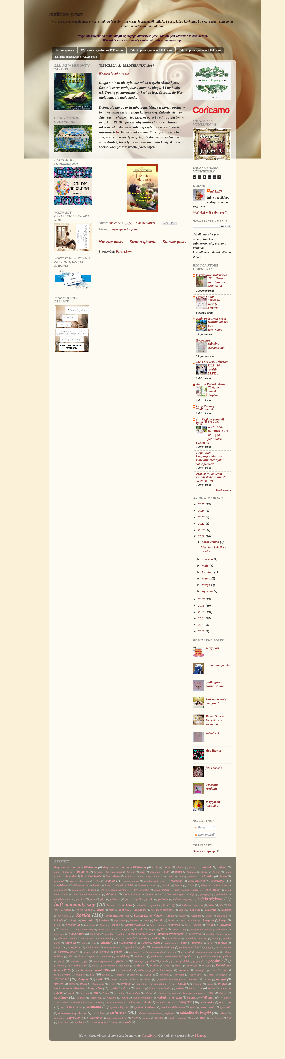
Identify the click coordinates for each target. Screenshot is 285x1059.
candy (170, 876)
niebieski (107, 942)
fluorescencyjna (175, 894)
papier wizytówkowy (162, 947)
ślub (125, 988)
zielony (182, 1018)
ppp (86, 961)
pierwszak (186, 952)
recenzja (192, 965)
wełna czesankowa (142, 997)
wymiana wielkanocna (173, 1007)
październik (89, 952)
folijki (192, 894)
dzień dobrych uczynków (114, 889)
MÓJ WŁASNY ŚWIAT (212, 362)
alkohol (180, 867)
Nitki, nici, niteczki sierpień (214, 391)
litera (175, 929)
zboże (135, 1017)
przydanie (198, 961)
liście (164, 929)
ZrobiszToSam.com (209, 474)
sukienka (141, 983)
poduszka (190, 956)
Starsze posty (174, 241)
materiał (95, 933)
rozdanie (183, 970)
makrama (59, 934)
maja (205, 565)
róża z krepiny (62, 974)
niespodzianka (127, 942)
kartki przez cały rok (117, 915)
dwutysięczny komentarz (214, 885)
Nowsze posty (111, 241)
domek (108, 885)
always (193, 867)
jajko (211, 905)
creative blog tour (79, 881)
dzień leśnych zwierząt (187, 889)
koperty (134, 920)
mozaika (143, 938)
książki (104, 925)
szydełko (96, 988)
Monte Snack (105, 938)
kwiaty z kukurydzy (82, 929)
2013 (201, 625)
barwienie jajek (114, 871)
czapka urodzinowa (155, 881)
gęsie (92, 899)
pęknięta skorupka (153, 952)
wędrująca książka (124, 229)
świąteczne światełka (160, 988)
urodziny (61, 997)
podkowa (156, 956)
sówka (134, 979)
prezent (121, 961)
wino (100, 1002)
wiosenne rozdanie (212, 786)
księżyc (116, 924)
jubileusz (124, 909)
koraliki (158, 920)
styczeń (112, 983)
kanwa (182, 909)
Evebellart (203, 340)
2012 (201, 631)
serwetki (179, 974)
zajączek (170, 1013)
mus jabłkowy (173, 938)
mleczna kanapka (67, 938)
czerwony (217, 881)
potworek (75, 961)
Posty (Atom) (124, 251)
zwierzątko (63, 1022)
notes (184, 942)
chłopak (193, 876)
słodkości (61, 979)
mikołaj (210, 934)
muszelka (190, 938)
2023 (201, 517)
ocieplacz (74, 947)
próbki (163, 961)
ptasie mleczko (109, 965)
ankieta (222, 867)
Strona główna (65, 50)
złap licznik (213, 750)
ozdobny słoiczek (113, 947)
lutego (206, 585)
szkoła (210, 983)
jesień (100, 909)
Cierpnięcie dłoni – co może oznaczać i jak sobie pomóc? (210, 460)
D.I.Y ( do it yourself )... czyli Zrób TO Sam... (210, 421)
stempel (221, 979)
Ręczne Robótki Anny (210, 384)
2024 (201, 510)
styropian (126, 983)
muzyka (203, 938)
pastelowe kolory (68, 951)
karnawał (226, 909)
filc (160, 894)
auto (56, 871)
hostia (142, 905)
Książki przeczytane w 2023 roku (151, 50)
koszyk (223, 920)
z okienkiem (98, 1013)
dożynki (166, 885)
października (211, 542)
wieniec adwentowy (82, 1002)
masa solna (76, 934)
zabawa (118, 1012)
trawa (106, 993)
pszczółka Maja (78, 965)
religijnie (206, 965)
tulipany (149, 993)
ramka (178, 965)
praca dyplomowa (102, 961)
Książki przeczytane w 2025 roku (76, 56)
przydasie (215, 961)
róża (224, 970)
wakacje (81, 997)
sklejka (223, 974)
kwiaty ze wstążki (107, 929)
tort (96, 992)
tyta (211, 992)
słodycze (83, 979)
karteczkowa (65, 915)
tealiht (71, 993)
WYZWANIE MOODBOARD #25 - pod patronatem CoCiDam (212, 435)
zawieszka (96, 1017)
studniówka (98, 983)
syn (172, 983)
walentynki (96, 997)
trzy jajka (119, 993)
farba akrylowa (131, 894)
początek (107, 956)
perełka (104, 951)
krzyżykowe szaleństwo (211, 275)
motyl (130, 938)
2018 (201, 536)
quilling (154, 965)
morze (119, 938)
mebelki (108, 934)
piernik (172, 952)
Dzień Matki (212, 889)
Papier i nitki (205, 297)
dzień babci (60, 889)
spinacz (147, 979)
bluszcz (205, 871)
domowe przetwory (148, 885)
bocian (216, 871)
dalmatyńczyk (80, 885)
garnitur (80, 899)
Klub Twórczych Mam (211, 318)
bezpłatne (155, 871)
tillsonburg (149, 1035)
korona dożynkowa (189, 920)
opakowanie (92, 947)
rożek (214, 970)
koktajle (59, 920)
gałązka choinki (62, 899)
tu (117, 132)
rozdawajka (200, 970)
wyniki (193, 1007)
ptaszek (125, 965)
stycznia (208, 591)
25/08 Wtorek (205, 409)
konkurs (104, 920)
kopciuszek (120, 920)
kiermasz (196, 915)
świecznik (195, 988)
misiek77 (216, 191)
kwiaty (64, 929)
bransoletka (113, 876)
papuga (208, 947)
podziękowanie (209, 956)
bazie (142, 871)
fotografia (205, 894)
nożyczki (197, 942)
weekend (112, 997)
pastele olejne (223, 947)
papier (142, 947)
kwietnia (208, 572)
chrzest (223, 876)
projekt (151, 961)
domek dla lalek (124, 885)
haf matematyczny (183, 899)
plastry (94, 956)
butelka (158, 876)
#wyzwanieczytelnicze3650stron (75, 867)
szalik (182, 983)
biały (167, 871)
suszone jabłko (158, 983)
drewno (179, 885)
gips (102, 899)
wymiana (94, 1007)
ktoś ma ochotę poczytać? (216, 701)
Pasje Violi (203, 453)
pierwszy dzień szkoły (207, 952)
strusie (83, 983)
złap (202, 1017)
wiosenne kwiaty (116, 1002)
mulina (156, 938)
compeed (59, 881)
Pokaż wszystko (223, 490)
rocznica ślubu (124, 970)
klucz (209, 915)
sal (92, 974)
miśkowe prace (66, 14)
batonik (131, 871)
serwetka (164, 974)
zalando (58, 1018)
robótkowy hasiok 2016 (94, 970)
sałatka (106, 974)
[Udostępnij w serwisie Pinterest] (175, 223)
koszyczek (208, 920)
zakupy (223, 1013)
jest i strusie (214, 767)
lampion (125, 929)
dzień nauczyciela (218, 665)
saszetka (120, 974)
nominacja (171, 942)
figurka (149, 894)
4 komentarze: (146, 223)
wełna (124, 997)
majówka (222, 929)
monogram (87, 938)
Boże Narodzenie (91, 876)
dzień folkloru (162, 889)
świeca (180, 988)
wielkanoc (207, 997)
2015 (201, 612)
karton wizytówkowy (148, 915)
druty (190, 885)
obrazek (222, 942)
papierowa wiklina (189, 947)
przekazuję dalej (180, 961)
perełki (118, 952)
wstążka (185, 1002)
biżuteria (192, 871)
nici (94, 942)
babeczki (68, 871)
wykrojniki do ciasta (71, 1007)
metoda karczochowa (140, 933)
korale (145, 920)
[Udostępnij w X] (169, 223)
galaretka (221, 894)
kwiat (209, 924)
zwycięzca (79, 1022)
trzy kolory (134, 993)
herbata (126, 905)
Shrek (210, 974)
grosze (128, 899)
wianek (191, 997)
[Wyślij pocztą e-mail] (163, 223)
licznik (138, 929)
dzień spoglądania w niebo (86, 894)
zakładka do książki (195, 1013)
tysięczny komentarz (194, 993)
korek (171, 920)
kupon (162, 925)
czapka (110, 881)
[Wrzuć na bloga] (166, 223)
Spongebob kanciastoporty (170, 979)
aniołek (207, 867)
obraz (210, 942)
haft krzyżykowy (210, 899)
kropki (57, 925)
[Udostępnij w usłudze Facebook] (172, 223)
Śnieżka (140, 988)
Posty (201, 827)
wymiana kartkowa (145, 1007)
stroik (72, 983)
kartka (83, 915)
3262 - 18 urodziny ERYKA (214, 369)
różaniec (80, 974)
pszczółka (59, 965)
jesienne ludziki (84, 909)
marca (206, 578)
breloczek (130, 876)
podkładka (140, 956)
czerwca (208, 559)
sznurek (222, 983)
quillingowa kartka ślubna (215, 684)
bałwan (98, 871)
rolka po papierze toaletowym (155, 970)
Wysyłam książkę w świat (114, 73)
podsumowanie (173, 956)
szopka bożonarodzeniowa (69, 988)
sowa (124, 979)
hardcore (112, 905)
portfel (61, 961)
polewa (227, 956)
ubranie (223, 993)
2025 (201, 504)
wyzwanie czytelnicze (72, 1013)
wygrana (225, 1002)
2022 (201, 523)
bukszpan (145, 876)
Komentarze (205, 834)
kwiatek (225, 924)
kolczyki (72, 920)
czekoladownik (197, 880)
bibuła (178, 871)
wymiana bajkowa (119, 1007)
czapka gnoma (131, 881)
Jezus (112, 909)
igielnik (154, 905)
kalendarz (140, 909)
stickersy (59, 983)
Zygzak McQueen (98, 1022)
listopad (152, 929)
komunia (88, 920)
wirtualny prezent (165, 1002)
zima (192, 1018)
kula (152, 925)
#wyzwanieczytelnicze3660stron (124, 867)
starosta (207, 979)
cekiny (181, 876)
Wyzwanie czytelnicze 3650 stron (102, 50)
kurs (187, 925)
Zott (229, 1018)
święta (211, 988)
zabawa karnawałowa (149, 1013)
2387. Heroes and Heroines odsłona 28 (216, 282)
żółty (114, 1022)
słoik (99, 979)
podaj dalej (122, 956)
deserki (96, 885)
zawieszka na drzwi (117, 1018)
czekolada (176, 880)
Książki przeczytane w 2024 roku (200, 50)
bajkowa (82, 871)
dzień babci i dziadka (84, 889)
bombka (71, 876)
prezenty (138, 961)
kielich (182, 915)
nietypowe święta (150, 942)
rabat (167, 965)
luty (184, 929)
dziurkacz (111, 894)
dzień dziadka (141, 889)
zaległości (212, 733)
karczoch (210, 909)
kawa (170, 915)
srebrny (193, 979)
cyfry (97, 881)
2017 (201, 599)
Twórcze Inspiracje (168, 993)
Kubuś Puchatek (135, 924)
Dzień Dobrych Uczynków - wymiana (216, 720)
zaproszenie (75, 1017)
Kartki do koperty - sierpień (214, 303)
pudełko (139, 965)
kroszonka (73, 924)
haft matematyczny (74, 904)
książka (91, 925)
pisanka (82, 956)
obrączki (59, 947)
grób (138, 899)
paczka (130, 947)
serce (148, 974)
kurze (197, 924)
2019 (201, 530)
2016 (201, 605)
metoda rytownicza (171, 934)
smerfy (113, 979)
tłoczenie (84, 993)
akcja (155, 867)
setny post (212, 648)
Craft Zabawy (205, 406)
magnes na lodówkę (202, 929)
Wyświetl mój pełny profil (210, 212)
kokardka (222, 915)
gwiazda (163, 899)
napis (84, 942)
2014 (201, 618)
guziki (149, 899)
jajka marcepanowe (192, 905)
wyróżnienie (208, 1007)
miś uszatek (224, 934)
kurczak (175, 924)
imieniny (169, 905)
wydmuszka (207, 1002)
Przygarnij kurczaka (213, 804)
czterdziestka (61, 885)
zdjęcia (147, 1018)
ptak (94, 965)
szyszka (114, 988)
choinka (207, 876)
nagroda (70, 942)
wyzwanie (225, 1007)
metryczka (195, 933)
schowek (134, 974)
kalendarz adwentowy (162, 909)
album (167, 867)
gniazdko (115, 899)
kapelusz (195, 909)
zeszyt (171, 1018)
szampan (197, 983)
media (120, 934)
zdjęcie (159, 1017)
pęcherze (134, 952)
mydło (215, 938)
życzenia (126, 1022)
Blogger (200, 1035)
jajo (221, 905)
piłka (70, 956)
